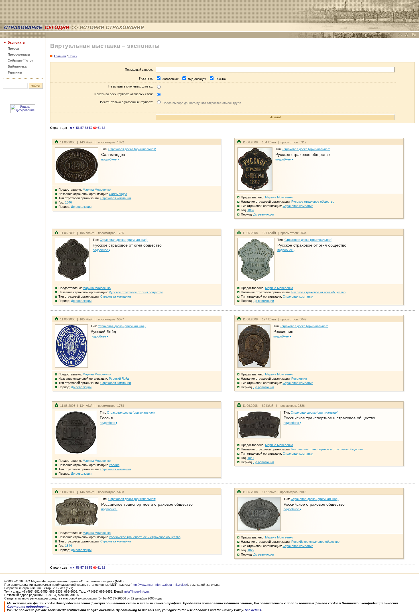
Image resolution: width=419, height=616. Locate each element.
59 (90, 127)
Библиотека (17, 66)
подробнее (109, 159)
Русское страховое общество (302, 154)
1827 (250, 550)
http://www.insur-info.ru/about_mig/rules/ (159, 584)
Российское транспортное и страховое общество (329, 418)
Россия (106, 418)
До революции (81, 206)
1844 (250, 458)
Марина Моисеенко (97, 189)
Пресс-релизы (19, 54)
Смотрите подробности (27, 606)
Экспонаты (16, 42)
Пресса (13, 48)
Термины (15, 72)
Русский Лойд (103, 331)
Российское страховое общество (314, 504)
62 (103, 127)
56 (78, 127)
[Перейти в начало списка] (71, 127)
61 (99, 127)
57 (82, 127)
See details (253, 610)
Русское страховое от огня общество (127, 245)
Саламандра (113, 154)
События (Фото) (20, 60)
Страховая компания (115, 198)
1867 (250, 210)
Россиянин (283, 331)
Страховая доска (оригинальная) (132, 149)
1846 (68, 202)
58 (86, 127)
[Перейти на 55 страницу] (73, 127)
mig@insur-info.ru (136, 591)
